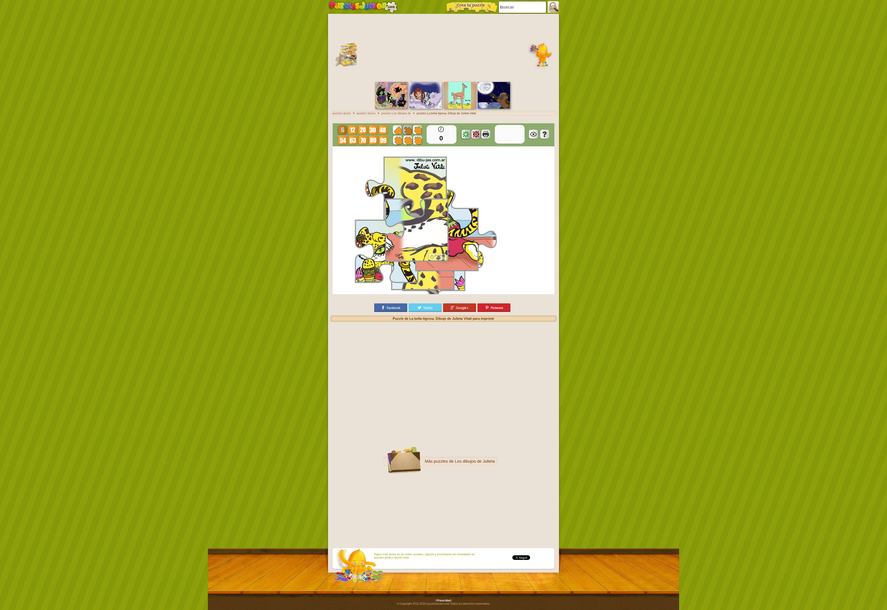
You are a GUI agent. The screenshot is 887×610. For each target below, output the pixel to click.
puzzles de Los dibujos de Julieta (464, 461)
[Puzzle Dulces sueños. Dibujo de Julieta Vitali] (425, 107)
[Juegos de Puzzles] (363, 7)
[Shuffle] (466, 134)
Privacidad (444, 600)
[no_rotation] (475, 134)
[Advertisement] (443, 47)
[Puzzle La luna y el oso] (494, 107)
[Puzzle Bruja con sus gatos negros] (391, 107)
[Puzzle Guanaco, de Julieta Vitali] (460, 107)
